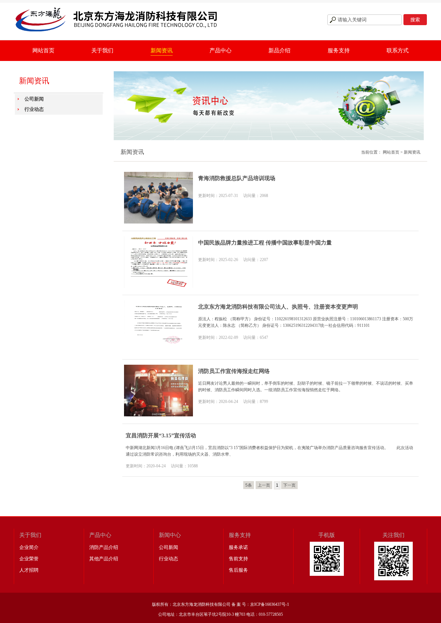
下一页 (289, 485)
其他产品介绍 (103, 558)
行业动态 (34, 109)
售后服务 (238, 570)
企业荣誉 (29, 558)
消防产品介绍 (103, 547)
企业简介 (29, 547)
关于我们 (102, 50)
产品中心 (220, 50)
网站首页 (43, 50)
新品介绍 (279, 50)
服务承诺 (238, 547)
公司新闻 (34, 99)
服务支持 (339, 50)
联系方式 (398, 50)
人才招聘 (29, 570)
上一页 (264, 485)
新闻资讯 (162, 50)
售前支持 (238, 558)
